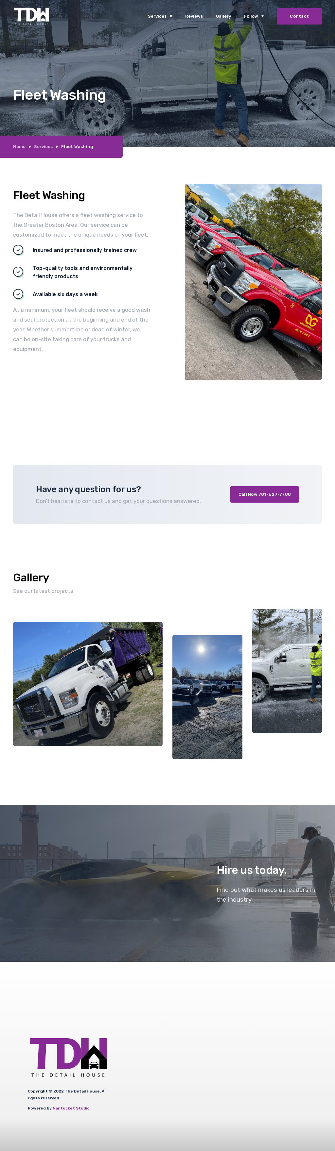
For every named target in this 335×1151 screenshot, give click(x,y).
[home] (31, 16)
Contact (299, 16)
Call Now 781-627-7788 (264, 494)
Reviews (194, 16)
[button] (160, 16)
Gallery (223, 16)
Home (19, 146)
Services (43, 146)
